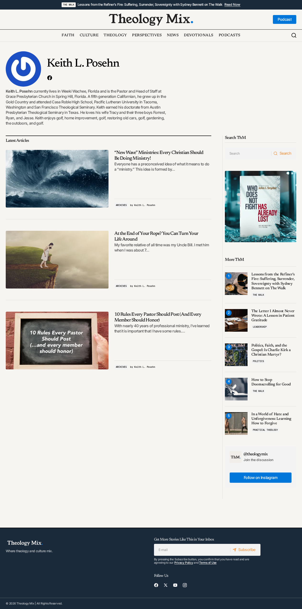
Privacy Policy (183, 562)
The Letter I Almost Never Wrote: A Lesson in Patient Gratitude (273, 315)
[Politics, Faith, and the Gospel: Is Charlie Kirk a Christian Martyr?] (236, 354)
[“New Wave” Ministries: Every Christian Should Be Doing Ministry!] (57, 179)
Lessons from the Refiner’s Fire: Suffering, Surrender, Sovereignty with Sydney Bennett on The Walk (150, 4)
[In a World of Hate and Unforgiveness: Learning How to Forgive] (236, 423)
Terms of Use (208, 562)
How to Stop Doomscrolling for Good (271, 382)
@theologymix (256, 454)
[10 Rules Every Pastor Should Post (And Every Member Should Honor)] (57, 340)
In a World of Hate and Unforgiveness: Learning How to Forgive (271, 418)
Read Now (232, 4)
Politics (258, 361)
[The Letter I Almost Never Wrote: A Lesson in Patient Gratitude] (236, 320)
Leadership (260, 326)
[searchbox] (248, 153)
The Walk (68, 4)
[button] (294, 36)
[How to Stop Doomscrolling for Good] (236, 389)
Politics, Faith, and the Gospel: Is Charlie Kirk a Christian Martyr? (271, 350)
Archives (121, 205)
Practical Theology (265, 429)
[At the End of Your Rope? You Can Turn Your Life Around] (57, 260)
